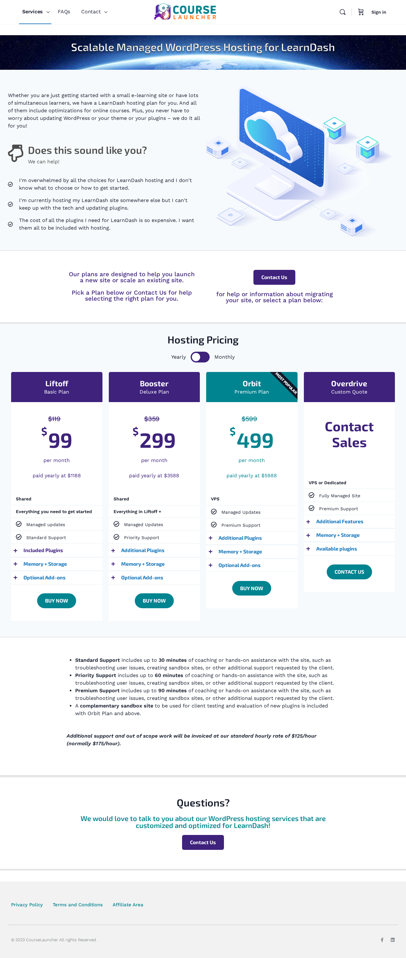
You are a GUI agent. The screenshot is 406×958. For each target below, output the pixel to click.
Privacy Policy (27, 905)
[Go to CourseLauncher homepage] (185, 11)
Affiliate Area (128, 905)
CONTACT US (349, 572)
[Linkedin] (392, 940)
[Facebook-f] (382, 940)
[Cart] (361, 12)
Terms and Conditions (78, 905)
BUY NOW (56, 600)
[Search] (342, 12)
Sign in (378, 12)
